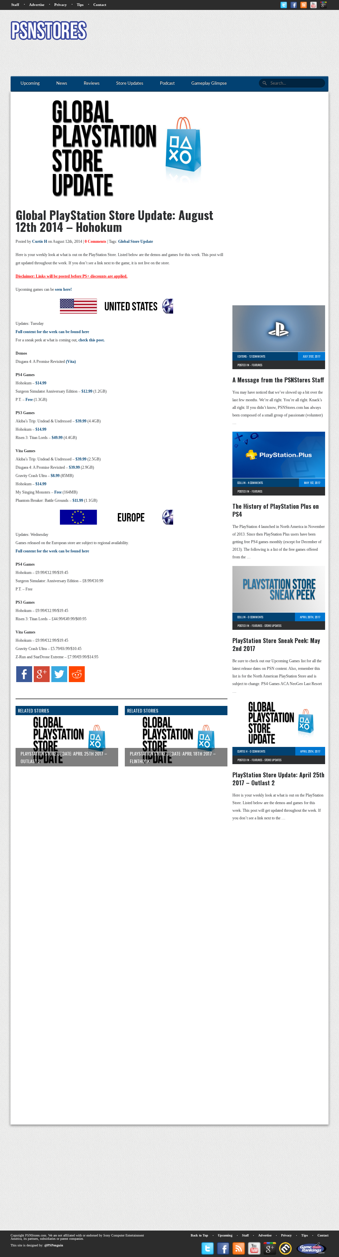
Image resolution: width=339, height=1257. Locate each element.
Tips (80, 5)
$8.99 (55, 475)
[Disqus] (116, 854)
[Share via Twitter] (59, 680)
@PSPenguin (53, 1245)
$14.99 (40, 383)
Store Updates (273, 625)
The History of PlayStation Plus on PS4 (275, 510)
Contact (99, 5)
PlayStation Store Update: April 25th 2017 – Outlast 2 (278, 778)
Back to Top (199, 1235)
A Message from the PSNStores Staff (278, 379)
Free (29, 399)
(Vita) (71, 361)
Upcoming (225, 1235)
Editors (242, 356)
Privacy (60, 5)
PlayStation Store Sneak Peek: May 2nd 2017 (276, 644)
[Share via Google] (42, 680)
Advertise (36, 5)
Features (257, 365)
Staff (15, 5)
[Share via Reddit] (77, 680)
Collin (241, 482)
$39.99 (80, 421)
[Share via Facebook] (24, 680)
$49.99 (57, 437)
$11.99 (78, 500)
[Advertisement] (207, 31)
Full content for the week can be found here (52, 331)
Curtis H (39, 241)
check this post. (91, 340)
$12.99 (86, 391)
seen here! (63, 289)
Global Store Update (135, 241)
